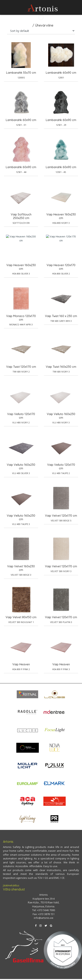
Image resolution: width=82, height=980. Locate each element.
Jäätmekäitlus (11, 885)
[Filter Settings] (41, 18)
